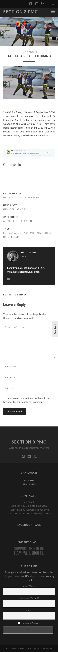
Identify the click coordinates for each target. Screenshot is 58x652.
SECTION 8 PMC (20, 11)
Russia (15, 237)
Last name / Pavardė (29, 598)
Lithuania (9, 233)
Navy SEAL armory (15, 209)
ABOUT (33, 52)
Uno (23, 52)
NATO (6, 237)
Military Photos (41, 233)
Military (23, 233)
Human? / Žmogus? (31, 623)
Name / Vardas (29, 585)
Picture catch (22, 221)
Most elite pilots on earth (21, 197)
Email (29, 610)
